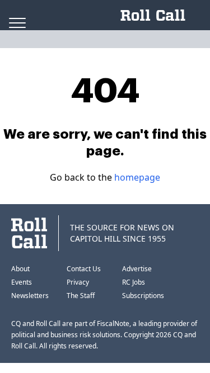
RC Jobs (133, 282)
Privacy (78, 282)
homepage (137, 177)
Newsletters (30, 295)
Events (21, 282)
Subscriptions (143, 295)
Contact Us (84, 268)
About (20, 268)
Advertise (137, 268)
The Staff (81, 295)
